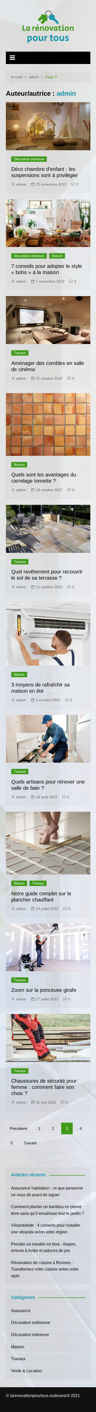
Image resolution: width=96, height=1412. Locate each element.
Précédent (18, 1128)
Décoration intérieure (29, 159)
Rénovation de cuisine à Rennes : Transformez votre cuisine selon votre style (45, 1269)
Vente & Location (26, 1371)
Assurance (20, 1311)
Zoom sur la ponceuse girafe (43, 990)
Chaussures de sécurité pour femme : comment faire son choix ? (44, 1087)
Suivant (30, 1143)
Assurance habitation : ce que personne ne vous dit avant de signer (47, 1191)
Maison (57, 256)
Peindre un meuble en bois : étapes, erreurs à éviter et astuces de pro (43, 1247)
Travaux (20, 353)
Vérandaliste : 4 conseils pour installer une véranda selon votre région (45, 1228)
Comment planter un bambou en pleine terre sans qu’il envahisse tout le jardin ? (47, 1210)
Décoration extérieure (30, 1322)
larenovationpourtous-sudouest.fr (40, 1395)
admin (21, 184)
